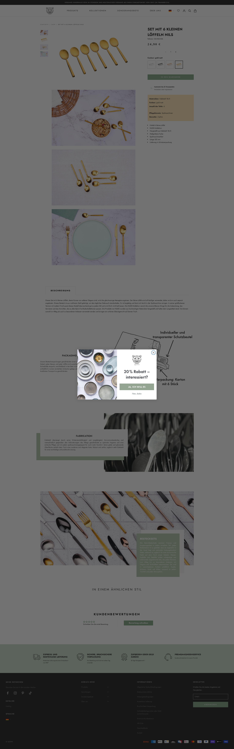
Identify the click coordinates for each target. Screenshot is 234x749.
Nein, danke (136, 393)
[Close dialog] (153, 352)
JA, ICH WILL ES (136, 386)
